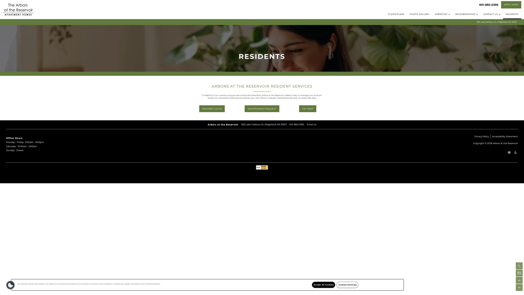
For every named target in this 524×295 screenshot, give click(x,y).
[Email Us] (519, 273)
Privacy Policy (481, 136)
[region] (207, 285)
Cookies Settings (347, 284)
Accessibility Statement (505, 136)
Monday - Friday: (15, 142)
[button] (511, 4)
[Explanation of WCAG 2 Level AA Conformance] (262, 167)
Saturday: (11, 146)
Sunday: (10, 150)
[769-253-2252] (519, 265)
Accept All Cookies (323, 284)
